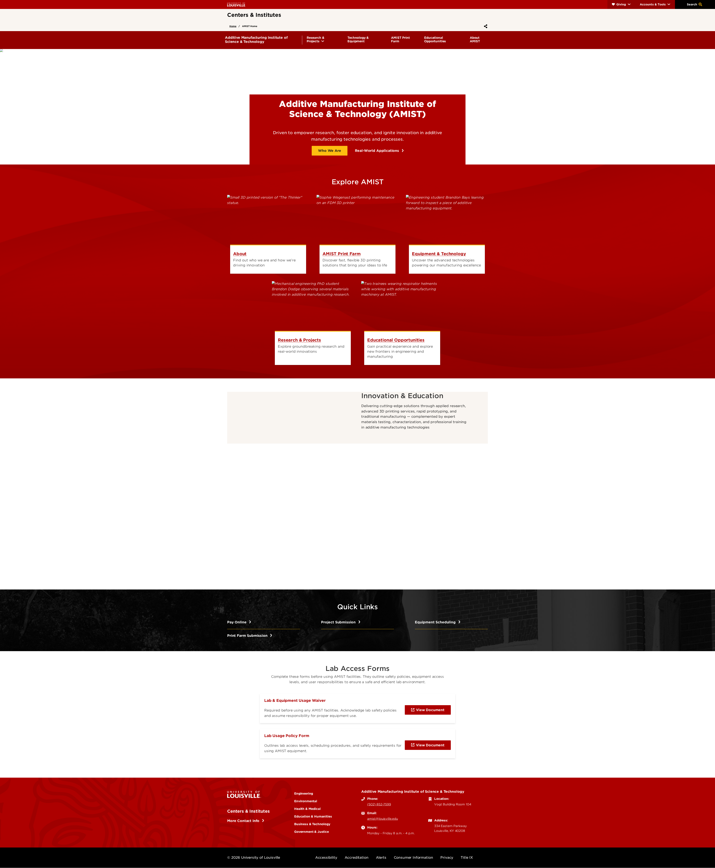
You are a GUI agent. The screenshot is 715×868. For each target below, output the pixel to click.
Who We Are (329, 151)
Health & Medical (307, 809)
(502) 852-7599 (379, 804)
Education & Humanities (313, 816)
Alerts (381, 857)
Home (232, 26)
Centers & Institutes (248, 811)
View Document (430, 710)
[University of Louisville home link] (236, 4)
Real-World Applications (377, 151)
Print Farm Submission (247, 636)
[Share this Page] (485, 26)
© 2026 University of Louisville (253, 857)
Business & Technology (312, 824)
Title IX (467, 857)
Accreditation (356, 857)
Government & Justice (311, 832)
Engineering (303, 793)
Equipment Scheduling (436, 622)
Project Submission (339, 622)
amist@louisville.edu (382, 818)
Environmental (305, 801)
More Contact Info (243, 821)
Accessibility (326, 857)
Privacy (446, 857)
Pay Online (237, 622)
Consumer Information (413, 857)
